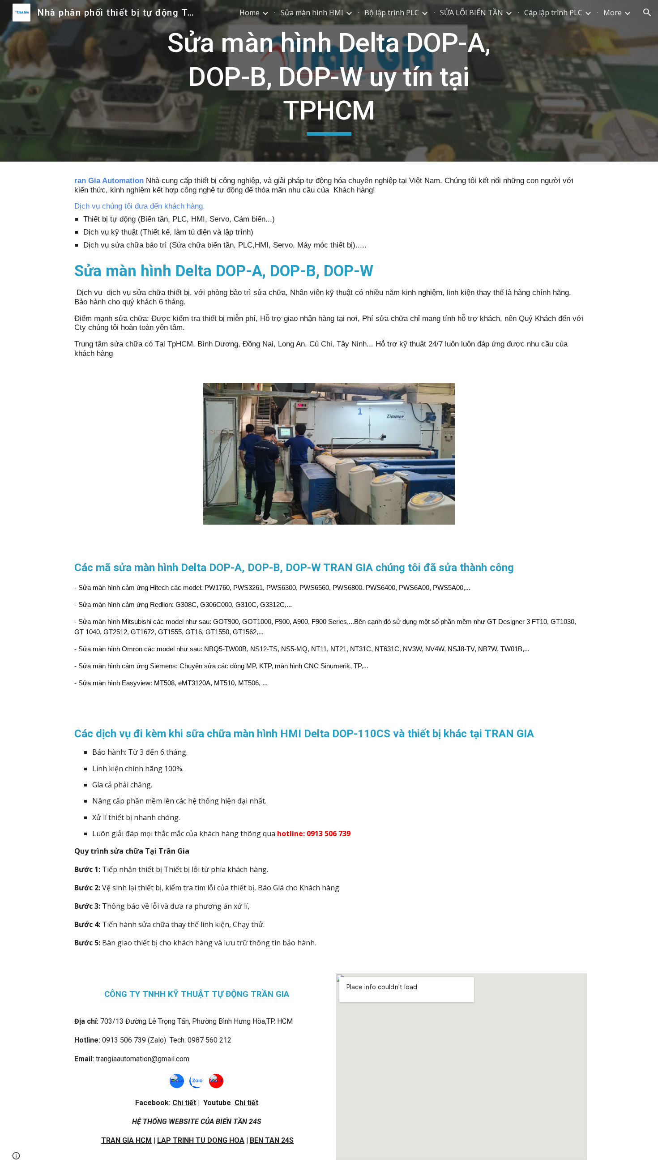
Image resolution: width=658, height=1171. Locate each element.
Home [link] (249, 12)
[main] (329, 80)
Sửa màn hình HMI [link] (312, 12)
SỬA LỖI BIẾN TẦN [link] (471, 12)
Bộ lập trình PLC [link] (391, 12)
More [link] (612, 12)
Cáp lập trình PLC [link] (553, 12)
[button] (647, 12)
